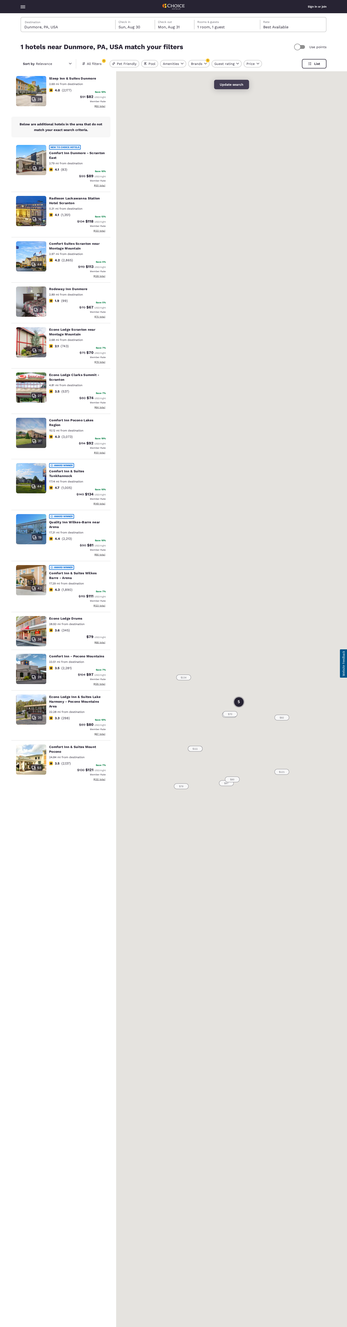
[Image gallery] (31, 91)
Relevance (37, 64)
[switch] (300, 47)
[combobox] (68, 24)
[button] (230, 714)
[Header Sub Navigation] (23, 6)
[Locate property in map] (60, 92)
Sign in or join (317, 6)
